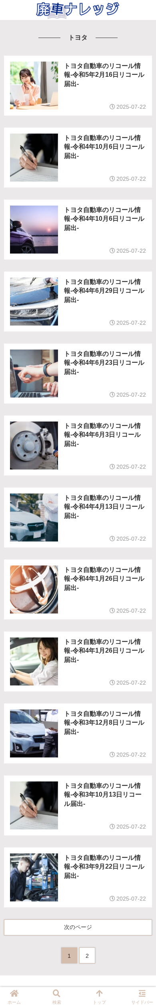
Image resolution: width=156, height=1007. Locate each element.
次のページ (78, 927)
